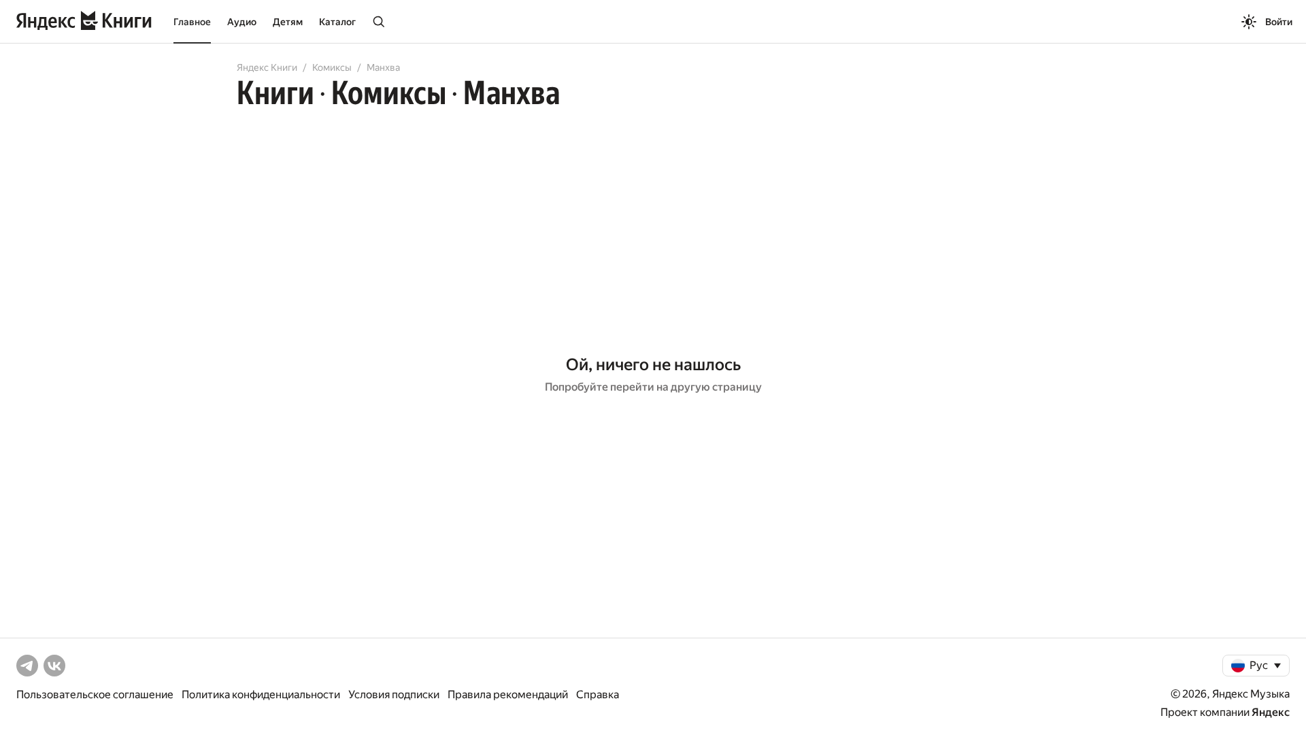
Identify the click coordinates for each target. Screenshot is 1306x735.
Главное (192, 21)
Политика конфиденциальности (261, 694)
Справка (597, 694)
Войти (1278, 21)
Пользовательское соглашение (94, 694)
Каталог (337, 21)
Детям (288, 21)
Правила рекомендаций (508, 694)
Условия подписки (393, 694)
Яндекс (1271, 712)
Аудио (241, 21)
